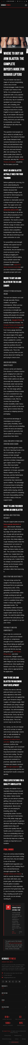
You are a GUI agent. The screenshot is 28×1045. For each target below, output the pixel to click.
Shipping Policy (18, 1035)
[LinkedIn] (24, 1)
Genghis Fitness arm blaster (12, 874)
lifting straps (7, 654)
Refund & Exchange (6, 1039)
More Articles (14, 932)
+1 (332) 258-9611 (10, 1)
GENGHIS (6, 5)
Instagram (20, 932)
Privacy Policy (7, 1035)
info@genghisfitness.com (9, 977)
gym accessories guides (15, 943)
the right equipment (13, 767)
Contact (16, 1039)
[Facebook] (15, 1)
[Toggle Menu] (26, 5)
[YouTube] (26, 1)
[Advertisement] (14, 22)
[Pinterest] (22, 1)
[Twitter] (19, 1)
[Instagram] (17, 1)
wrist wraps (17, 651)
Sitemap (24, 1039)
